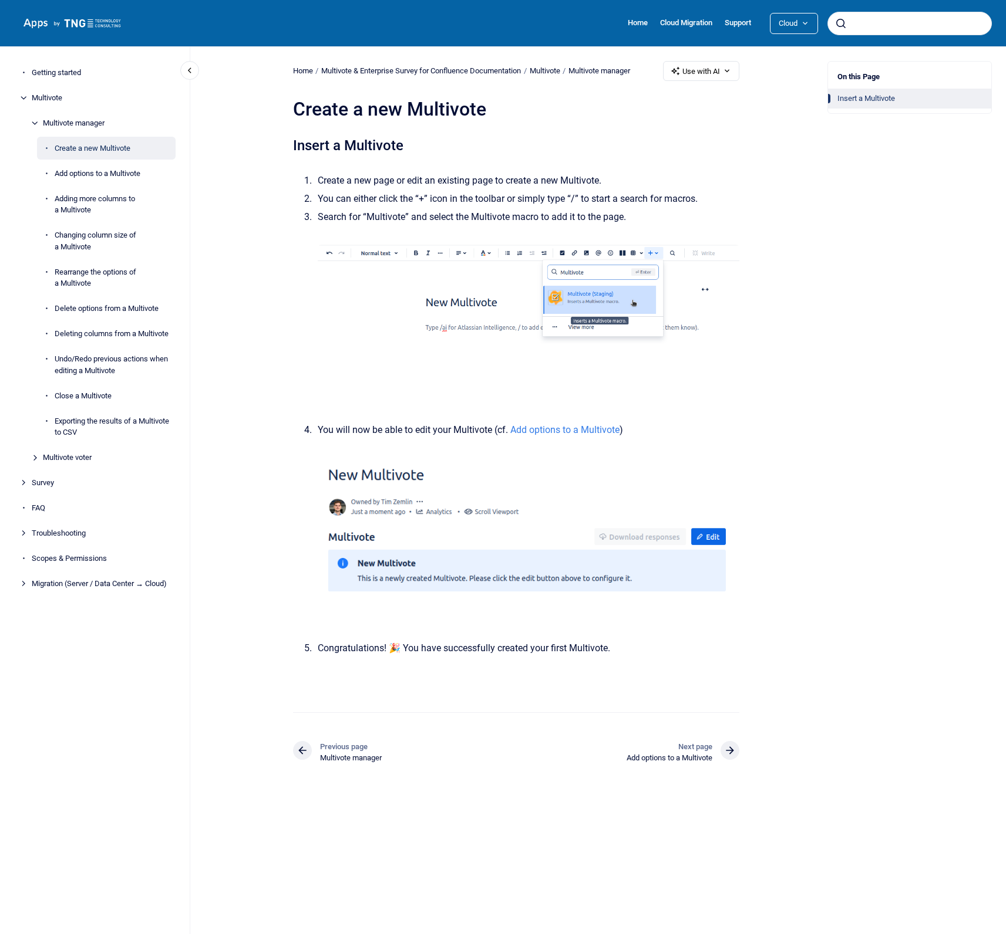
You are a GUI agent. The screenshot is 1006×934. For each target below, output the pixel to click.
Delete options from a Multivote (107, 308)
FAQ (38, 507)
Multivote (47, 97)
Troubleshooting (59, 533)
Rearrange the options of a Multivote (95, 278)
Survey (43, 482)
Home (638, 22)
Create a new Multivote (92, 148)
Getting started (56, 72)
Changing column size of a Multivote (95, 241)
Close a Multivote (83, 395)
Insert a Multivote (866, 98)
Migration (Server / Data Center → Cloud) (99, 583)
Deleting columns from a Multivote (112, 333)
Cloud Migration (686, 22)
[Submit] (841, 23)
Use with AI (701, 71)
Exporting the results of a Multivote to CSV (112, 427)
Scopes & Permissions (69, 558)
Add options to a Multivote (97, 173)
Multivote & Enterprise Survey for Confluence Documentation (421, 70)
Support (738, 22)
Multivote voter (67, 457)
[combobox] (909, 23)
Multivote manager (74, 123)
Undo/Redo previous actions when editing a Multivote (111, 364)
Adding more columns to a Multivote (95, 204)
